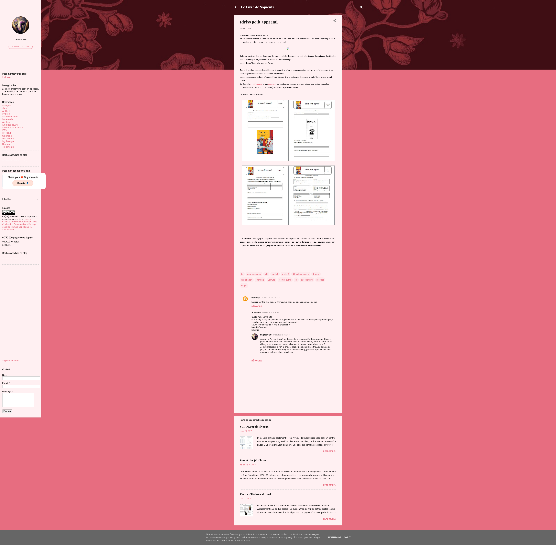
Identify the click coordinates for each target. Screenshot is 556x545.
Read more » (329, 451)
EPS (4, 130)
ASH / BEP (7, 111)
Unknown (256, 297)
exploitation (246, 280)
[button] (334, 21)
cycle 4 (285, 274)
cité (266, 274)
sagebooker (265, 334)
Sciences (7, 135)
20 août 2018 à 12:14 (281, 335)
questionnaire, (256, 84)
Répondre (257, 306)
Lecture (271, 280)
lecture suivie (285, 280)
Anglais (6, 122)
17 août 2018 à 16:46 (270, 313)
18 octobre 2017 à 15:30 (271, 298)
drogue (316, 274)
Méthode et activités (12, 127)
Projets (6, 113)
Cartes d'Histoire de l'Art (255, 494)
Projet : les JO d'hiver (253, 460)
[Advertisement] (362, 33)
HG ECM (6, 133)
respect (320, 280)
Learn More (334, 537)
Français (260, 280)
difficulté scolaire (301, 274)
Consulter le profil (21, 47)
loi (296, 280)
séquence (272, 84)
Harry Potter (8, 138)
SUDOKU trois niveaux (254, 426)
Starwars (6, 144)
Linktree (6, 77)
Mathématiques (10, 116)
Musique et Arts (10, 124)
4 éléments (8, 146)
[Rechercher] (361, 7)
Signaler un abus (10, 360)
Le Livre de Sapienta (258, 7)
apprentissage (254, 274)
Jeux (4, 108)
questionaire (307, 280)
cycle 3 (275, 274)
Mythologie (8, 141)
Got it (347, 537)
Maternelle (7, 119)
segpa (244, 285)
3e (242, 274)
